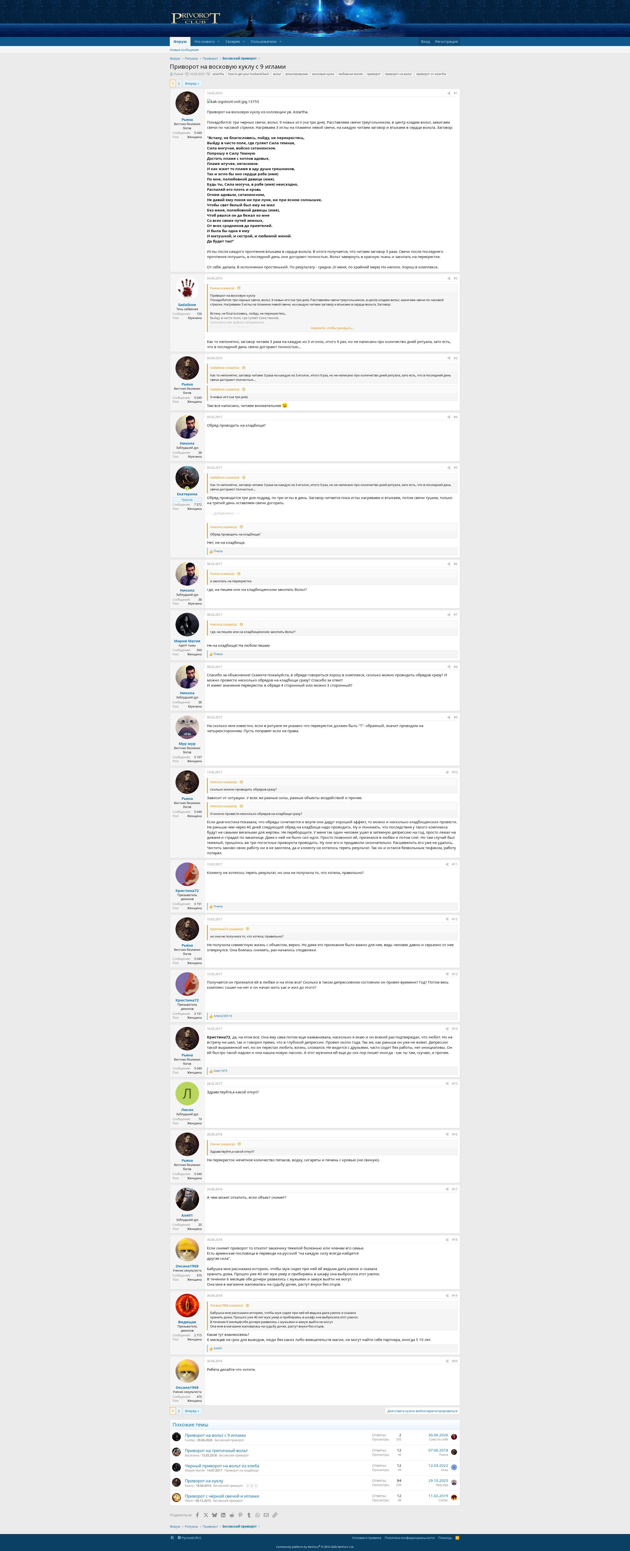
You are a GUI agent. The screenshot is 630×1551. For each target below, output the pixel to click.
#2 (455, 278)
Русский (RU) (191, 1537)
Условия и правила (366, 1537)
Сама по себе (438, 1439)
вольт (277, 74)
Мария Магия (195, 1470)
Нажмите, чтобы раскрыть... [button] (332, 328)
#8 (455, 667)
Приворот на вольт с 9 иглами (215, 1435)
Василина (192, 1455)
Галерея (233, 41)
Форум (180, 41)
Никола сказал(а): (224, 527)
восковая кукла (323, 74)
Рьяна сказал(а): (223, 288)
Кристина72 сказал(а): (227, 929)
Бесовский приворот (229, 1440)
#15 (454, 1084)
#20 (454, 1361)
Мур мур (442, 1485)
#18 (454, 1240)
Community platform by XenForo (315, 1547)
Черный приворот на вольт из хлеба (222, 1466)
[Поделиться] (449, 93)
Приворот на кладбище (241, 1470)
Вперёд (190, 83)
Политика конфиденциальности (410, 1537)
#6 (455, 564)
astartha (218, 74)
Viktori (189, 1501)
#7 (455, 615)
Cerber (443, 1500)
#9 (455, 717)
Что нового (204, 41)
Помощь (445, 1537)
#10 (454, 772)
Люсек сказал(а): (223, 1144)
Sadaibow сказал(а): (225, 367)
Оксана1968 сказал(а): (227, 1305)
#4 (455, 417)
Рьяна (178, 74)
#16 (454, 1134)
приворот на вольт (398, 74)
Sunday (190, 1440)
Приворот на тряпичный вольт (216, 1450)
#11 (454, 864)
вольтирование (296, 74)
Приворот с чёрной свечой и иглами (222, 1496)
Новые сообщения (184, 50)
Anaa (444, 1470)
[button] (218, 41)
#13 (454, 974)
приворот (374, 74)
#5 (455, 468)
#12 (454, 919)
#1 (455, 93)
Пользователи (264, 41)
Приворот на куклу (204, 1481)
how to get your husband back (248, 74)
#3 (455, 358)
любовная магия (350, 74)
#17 (454, 1189)
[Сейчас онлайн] (187, 488)
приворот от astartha (431, 74)
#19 (454, 1295)
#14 (454, 1029)
